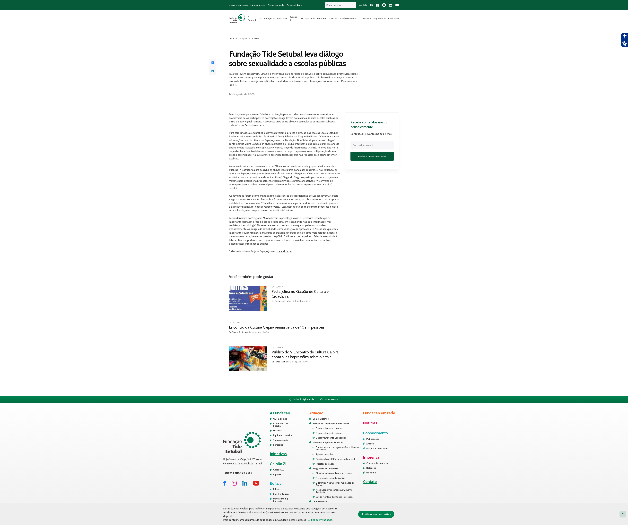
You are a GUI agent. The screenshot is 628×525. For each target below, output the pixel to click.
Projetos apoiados (325, 464)
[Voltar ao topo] (622, 514)
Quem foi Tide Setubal (280, 424)
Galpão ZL (293, 18)
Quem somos (280, 419)
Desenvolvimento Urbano (329, 433)
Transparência (280, 440)
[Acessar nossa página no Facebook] (377, 5)
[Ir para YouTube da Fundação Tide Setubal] (256, 484)
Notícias (333, 18)
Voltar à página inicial (303, 399)
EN (371, 4)
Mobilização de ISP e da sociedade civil (335, 459)
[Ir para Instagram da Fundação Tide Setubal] (234, 484)
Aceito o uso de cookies (376, 514)
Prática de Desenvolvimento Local (331, 423)
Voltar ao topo (331, 399)
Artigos (370, 443)
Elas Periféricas (281, 494)
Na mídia (371, 472)
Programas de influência (325, 468)
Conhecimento (348, 18)
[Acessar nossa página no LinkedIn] (390, 5)
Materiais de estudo (377, 448)
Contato (363, 4)
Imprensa (378, 18)
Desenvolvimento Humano (329, 428)
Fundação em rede (379, 413)
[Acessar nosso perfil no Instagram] (384, 5)
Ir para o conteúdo (238, 4)
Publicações (372, 439)
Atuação (268, 18)
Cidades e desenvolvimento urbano (334, 473)
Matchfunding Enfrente (280, 499)
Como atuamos (321, 419)
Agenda (277, 474)
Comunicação (320, 501)
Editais (308, 18)
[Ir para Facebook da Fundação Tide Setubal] (224, 484)
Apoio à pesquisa (324, 454)
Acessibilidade (294, 4)
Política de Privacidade (319, 519)
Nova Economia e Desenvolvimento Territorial (334, 491)
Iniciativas (282, 18)
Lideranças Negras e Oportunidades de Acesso (335, 484)
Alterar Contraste (276, 5)
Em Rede (321, 18)
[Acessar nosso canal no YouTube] (397, 5)
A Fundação (252, 18)
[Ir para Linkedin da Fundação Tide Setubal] (244, 484)
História (277, 430)
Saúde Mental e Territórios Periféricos (335, 497)
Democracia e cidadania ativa (330, 478)
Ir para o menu (258, 4)
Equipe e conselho (283, 435)
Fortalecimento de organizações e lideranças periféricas (338, 448)
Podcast (392, 18)
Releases (371, 468)
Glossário (366, 18)
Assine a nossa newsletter (372, 156)
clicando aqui (284, 251)
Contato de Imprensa (377, 463)
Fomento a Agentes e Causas (328, 442)
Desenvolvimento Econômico (331, 438)
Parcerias (278, 445)
